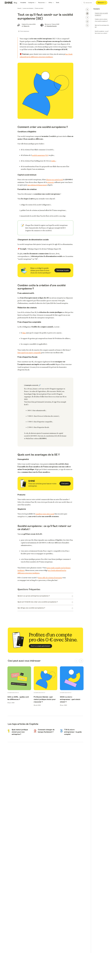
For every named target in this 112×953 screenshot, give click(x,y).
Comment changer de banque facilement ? (46, 731)
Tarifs (57, 2)
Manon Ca (26, 26)
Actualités (23, 2)
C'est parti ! (65, 483)
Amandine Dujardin (52, 26)
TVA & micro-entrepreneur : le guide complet (73, 732)
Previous (5, 686)
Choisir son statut (13, 692)
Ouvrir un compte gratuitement (40, 646)
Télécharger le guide (62, 270)
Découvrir (101, 2)
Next (86, 686)
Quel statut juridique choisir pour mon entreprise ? (20, 732)
